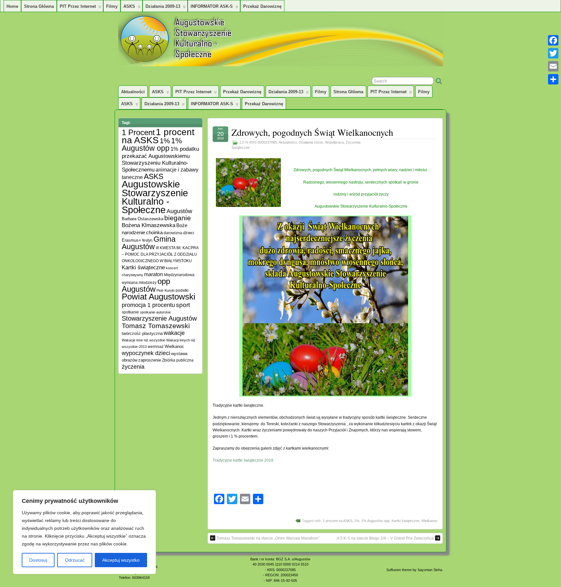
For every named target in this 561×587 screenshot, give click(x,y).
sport (183, 304)
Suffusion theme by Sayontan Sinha (414, 570)
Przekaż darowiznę (262, 6)
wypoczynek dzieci (146, 353)
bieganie (177, 218)
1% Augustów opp (375, 521)
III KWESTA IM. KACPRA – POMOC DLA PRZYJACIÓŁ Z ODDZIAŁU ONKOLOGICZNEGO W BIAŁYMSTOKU (160, 254)
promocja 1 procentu (148, 304)
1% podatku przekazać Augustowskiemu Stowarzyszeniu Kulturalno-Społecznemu (160, 159)
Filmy (112, 6)
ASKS (129, 6)
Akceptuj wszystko (121, 560)
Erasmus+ (131, 240)
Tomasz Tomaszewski (156, 325)
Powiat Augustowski (158, 296)
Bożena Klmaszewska (148, 225)
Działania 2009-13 (162, 6)
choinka (154, 232)
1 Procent (138, 132)
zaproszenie (149, 360)
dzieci (188, 233)
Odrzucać (75, 560)
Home (12, 6)
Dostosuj (38, 560)
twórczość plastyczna (142, 333)
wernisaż (156, 346)
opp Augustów (146, 285)
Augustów (179, 211)
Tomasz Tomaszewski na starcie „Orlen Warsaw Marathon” (268, 538)
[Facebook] (553, 40)
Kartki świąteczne (405, 521)
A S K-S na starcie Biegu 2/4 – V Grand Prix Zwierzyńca (385, 538)
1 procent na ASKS (337, 521)
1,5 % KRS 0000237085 (258, 142)
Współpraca (334, 142)
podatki (182, 290)
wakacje (174, 333)
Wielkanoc (429, 521)
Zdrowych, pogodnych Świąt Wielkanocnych (312, 132)
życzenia (133, 367)
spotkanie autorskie (155, 312)
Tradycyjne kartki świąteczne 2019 (243, 460)
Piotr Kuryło (165, 290)
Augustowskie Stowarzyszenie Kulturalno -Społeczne (155, 197)
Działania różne (311, 142)
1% (356, 521)
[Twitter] (553, 53)
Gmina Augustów (149, 243)
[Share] (553, 79)
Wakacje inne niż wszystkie (143, 340)
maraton (153, 274)
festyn (147, 240)
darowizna (173, 233)
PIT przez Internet (78, 6)
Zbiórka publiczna (177, 360)
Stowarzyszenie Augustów (159, 318)
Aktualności (133, 91)
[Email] (553, 66)
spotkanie (130, 312)
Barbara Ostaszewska (142, 219)
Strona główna (39, 6)
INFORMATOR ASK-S (212, 6)
